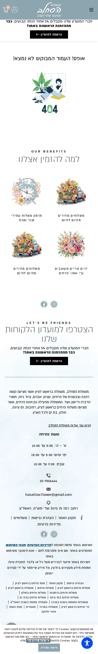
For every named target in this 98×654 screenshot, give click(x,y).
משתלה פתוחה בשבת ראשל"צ (28, 602)
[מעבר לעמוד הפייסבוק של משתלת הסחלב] (44, 304)
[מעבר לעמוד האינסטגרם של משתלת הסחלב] (54, 304)
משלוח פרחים (45, 588)
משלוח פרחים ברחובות (63, 592)
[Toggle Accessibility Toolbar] (87, 643)
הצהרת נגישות (75, 583)
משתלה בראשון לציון (21, 588)
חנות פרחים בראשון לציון (30, 583)
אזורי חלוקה (48, 611)
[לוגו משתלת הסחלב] (49, 9)
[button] (91, 9)
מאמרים (31, 607)
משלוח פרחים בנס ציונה (64, 597)
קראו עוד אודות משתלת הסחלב (69, 425)
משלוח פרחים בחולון (33, 592)
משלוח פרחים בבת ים (33, 597)
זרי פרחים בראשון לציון (75, 607)
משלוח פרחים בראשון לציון (74, 588)
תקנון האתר (56, 583)
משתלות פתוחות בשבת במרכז (69, 602)
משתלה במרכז (48, 607)
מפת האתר (15, 607)
